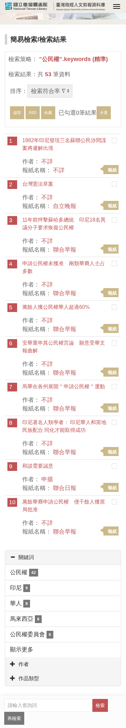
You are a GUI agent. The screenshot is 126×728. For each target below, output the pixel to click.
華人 (19, 603)
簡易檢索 (23, 39)
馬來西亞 (24, 619)
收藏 (48, 112)
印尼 (19, 588)
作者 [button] (23, 664)
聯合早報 (64, 249)
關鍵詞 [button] (26, 557)
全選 (104, 112)
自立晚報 (64, 206)
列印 (33, 112)
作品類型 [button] (28, 678)
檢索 (100, 705)
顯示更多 (21, 649)
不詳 (47, 161)
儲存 (17, 112)
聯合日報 (64, 488)
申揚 (47, 479)
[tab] (63, 557)
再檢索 (14, 718)
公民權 (23, 572)
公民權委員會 (30, 634)
